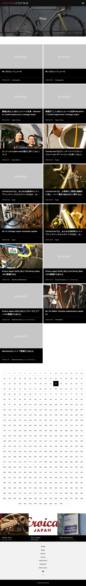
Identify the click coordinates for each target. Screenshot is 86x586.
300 (66, 467)
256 (4, 457)
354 (15, 488)
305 (9, 472)
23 (40, 378)
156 (66, 420)
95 (81, 399)
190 (76, 430)
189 (71, 430)
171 (61, 425)
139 (61, 415)
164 (25, 425)
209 (9, 441)
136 (45, 415)
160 (4, 425)
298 (56, 467)
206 (76, 436)
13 (71, 373)
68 (25, 394)
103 (40, 404)
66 (15, 394)
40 (45, 384)
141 (71, 415)
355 (20, 488)
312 (45, 472)
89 (51, 399)
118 (35, 410)
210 (15, 441)
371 (20, 493)
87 (40, 399)
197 (30, 436)
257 (9, 457)
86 (35, 399)
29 (71, 378)
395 (61, 498)
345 (51, 483)
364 (66, 488)
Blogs (43, 550)
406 (51, 503)
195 (20, 436)
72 (45, 394)
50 (15, 389)
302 (76, 467)
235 (61, 446)
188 (66, 430)
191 (81, 430)
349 (71, 483)
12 (66, 373)
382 (76, 493)
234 (56, 446)
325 (30, 477)
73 (51, 394)
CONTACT (43, 564)
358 (35, 488)
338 (15, 483)
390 (35, 498)
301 (71, 467)
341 (30, 483)
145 (9, 420)
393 (51, 498)
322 (15, 477)
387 (20, 498)
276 (25, 462)
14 (76, 373)
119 (40, 410)
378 (56, 493)
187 (61, 430)
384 (4, 498)
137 (51, 415)
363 (61, 488)
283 (61, 462)
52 (25, 389)
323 (20, 477)
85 (30, 399)
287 (81, 462)
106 (56, 404)
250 (56, 451)
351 (81, 483)
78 (76, 394)
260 (25, 457)
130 (15, 415)
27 (61, 378)
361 (51, 488)
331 (61, 477)
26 (56, 378)
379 (61, 493)
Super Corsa (16, 120)
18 (15, 378)
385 (9, 498)
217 (51, 441)
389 (30, 498)
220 (66, 441)
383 (81, 493)
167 (40, 425)
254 (76, 451)
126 (76, 410)
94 (76, 399)
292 (25, 467)
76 (66, 394)
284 (66, 462)
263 (40, 457)
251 (61, 451)
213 (30, 441)
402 (30, 503)
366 (76, 488)
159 (81, 420)
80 (4, 399)
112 (4, 410)
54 (35, 389)
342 (35, 483)
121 (51, 410)
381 (71, 493)
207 (81, 436)
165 (30, 425)
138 (56, 415)
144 (4, 420)
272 (4, 462)
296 (45, 467)
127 (81, 410)
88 (45, 399)
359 (40, 488)
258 (15, 457)
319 (81, 472)
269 (71, 457)
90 (56, 399)
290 (15, 467)
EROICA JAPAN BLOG (19, 280)
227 (20, 446)
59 (61, 389)
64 (4, 394)
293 (30, 467)
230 (35, 446)
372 (25, 493)
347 (61, 483)
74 (56, 394)
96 (4, 404)
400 (20, 503)
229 (30, 446)
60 (66, 389)
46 (76, 384)
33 (9, 384)
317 (71, 472)
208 (4, 441)
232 (45, 446)
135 (40, 415)
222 (76, 441)
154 (56, 420)
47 (81, 384)
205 (71, 436)
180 (25, 430)
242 (15, 451)
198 (35, 436)
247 (40, 451)
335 (81, 477)
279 (40, 462)
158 (76, 420)
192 (4, 436)
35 (20, 384)
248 (45, 451)
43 (61, 384)
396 (66, 498)
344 (45, 483)
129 (9, 415)
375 (40, 493)
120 (45, 410)
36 (25, 384)
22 (35, 378)
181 (30, 430)
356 (25, 488)
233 (51, 446)
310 (35, 472)
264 (45, 457)
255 (81, 451)
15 (81, 373)
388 (25, 498)
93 (71, 399)
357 (30, 488)
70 (35, 394)
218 (56, 441)
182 (35, 430)
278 (35, 462)
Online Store (43, 567)
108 (66, 404)
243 (20, 451)
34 (15, 384)
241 (9, 451)
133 (30, 415)
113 (9, 410)
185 (51, 430)
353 (9, 488)
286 (76, 462)
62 (76, 389)
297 (51, 467)
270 (76, 457)
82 (15, 399)
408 (61, 503)
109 (71, 404)
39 (40, 384)
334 (76, 477)
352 (4, 488)
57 (51, 389)
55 (40, 389)
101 (30, 404)
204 (66, 436)
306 (15, 472)
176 (4, 430)
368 (4, 493)
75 (61, 394)
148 (25, 420)
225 (9, 446)
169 (51, 425)
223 (81, 441)
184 (45, 430)
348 (66, 483)
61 (71, 389)
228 (25, 446)
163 (20, 425)
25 (51, 378)
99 (20, 404)
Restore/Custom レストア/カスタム (66, 280)
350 (76, 483)
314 (56, 472)
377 (51, 493)
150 (35, 420)
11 (61, 373)
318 (76, 472)
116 (25, 410)
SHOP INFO (43, 560)
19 (20, 378)
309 (30, 472)
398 (76, 498)
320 (4, 477)
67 (20, 394)
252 (66, 451)
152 (45, 420)
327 (40, 477)
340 (25, 483)
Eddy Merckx (16, 160)
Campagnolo (16, 80)
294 (35, 467)
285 (71, 462)
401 (25, 503)
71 (40, 394)
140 (66, 415)
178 (15, 430)
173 (71, 425)
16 (4, 378)
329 (51, 477)
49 (9, 389)
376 (45, 493)
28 (66, 378)
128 (4, 415)
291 (20, 467)
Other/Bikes (59, 319)
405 (45, 503)
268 (66, 457)
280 (45, 462)
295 (40, 467)
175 (81, 425)
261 (30, 457)
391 (40, 498)
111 (81, 404)
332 (66, 477)
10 (56, 373)
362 (56, 488)
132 (25, 415)
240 (4, 451)
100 (25, 404)
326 (35, 477)
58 (56, 389)
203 (61, 436)
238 (76, 446)
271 (81, 457)
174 (76, 425)
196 (25, 436)
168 (45, 425)
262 (35, 457)
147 (20, 420)
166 (35, 425)
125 (71, 410)
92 (66, 399)
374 (35, 493)
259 (20, 457)
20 (25, 378)
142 (76, 415)
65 (9, 394)
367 (81, 488)
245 (30, 451)
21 (30, 378)
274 (15, 462)
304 (4, 472)
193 (9, 436)
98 (15, 404)
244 (25, 451)
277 (30, 462)
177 (9, 430)
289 (9, 467)
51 (20, 389)
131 (20, 415)
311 (40, 472)
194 (15, 436)
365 (71, 488)
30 (76, 378)
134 (35, 415)
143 (81, 415)
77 (71, 394)
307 (20, 472)
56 (45, 389)
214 (35, 441)
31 (81, 378)
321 (9, 477)
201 (51, 436)
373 (30, 493)
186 (56, 430)
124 (66, 410)
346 (56, 483)
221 (71, 441)
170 (56, 425)
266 (56, 457)
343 (40, 483)
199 (40, 436)
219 (61, 441)
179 (20, 430)
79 (81, 394)
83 (20, 399)
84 (25, 399)
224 (4, 446)
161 (9, 425)
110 (76, 404)
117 (30, 410)
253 (71, 451)
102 (35, 404)
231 (40, 446)
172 (66, 425)
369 (9, 493)
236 (66, 446)
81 (9, 399)
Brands (43, 553)
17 (9, 378)
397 (71, 498)
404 (40, 503)
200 (45, 436)
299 (61, 467)
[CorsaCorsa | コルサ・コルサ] (15, 3)
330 (56, 477)
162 (15, 425)
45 (71, 384)
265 (51, 457)
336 (4, 483)
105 (51, 404)
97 (9, 404)
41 (51, 384)
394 (56, 498)
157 (71, 420)
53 (30, 389)
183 (40, 430)
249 (51, 451)
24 (45, 378)
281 (51, 462)
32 (4, 384)
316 (66, 472)
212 (25, 441)
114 (15, 410)
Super (57, 160)
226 (15, 446)
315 (61, 472)
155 (61, 420)
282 (56, 462)
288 (4, 467)
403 (35, 503)
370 (15, 493)
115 (20, 410)
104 (45, 404)
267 (61, 457)
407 (56, 503)
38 (35, 384)
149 (30, 420)
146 (15, 420)
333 (71, 477)
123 (61, 410)
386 (15, 498)
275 (20, 462)
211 (20, 441)
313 (51, 472)
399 (81, 498)
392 (45, 498)
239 (81, 446)
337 (9, 483)
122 (56, 410)
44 (66, 384)
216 (45, 441)
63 (81, 389)
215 (40, 441)
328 (45, 477)
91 (61, 399)
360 (45, 488)
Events (43, 557)
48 (4, 389)
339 (20, 483)
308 (25, 472)
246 (35, 451)
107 (61, 404)
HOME (43, 546)
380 (66, 493)
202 (56, 436)
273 (9, 462)
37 (30, 384)
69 (30, 394)
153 (51, 420)
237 (71, 446)
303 (81, 467)
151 (40, 420)
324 (25, 477)
